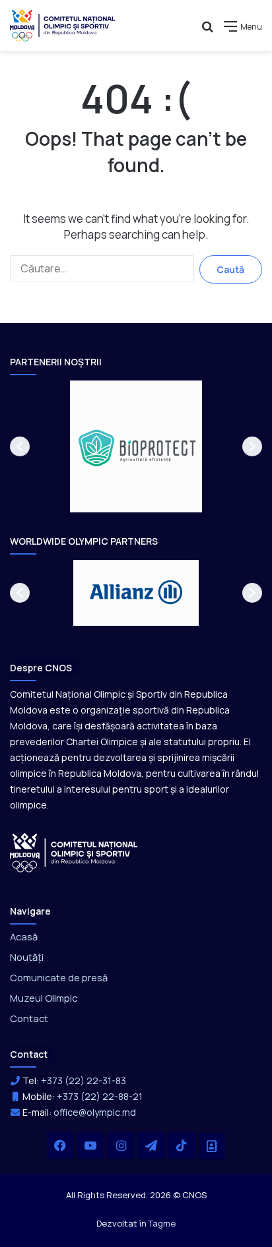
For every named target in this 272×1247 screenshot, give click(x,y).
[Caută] (207, 31)
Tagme (162, 1223)
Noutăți (27, 956)
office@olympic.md (94, 1112)
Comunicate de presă (59, 977)
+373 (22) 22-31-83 (83, 1080)
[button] (20, 446)
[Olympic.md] (63, 25)
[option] (136, 446)
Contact (29, 1018)
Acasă (24, 936)
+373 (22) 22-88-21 (100, 1096)
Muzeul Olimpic (43, 997)
